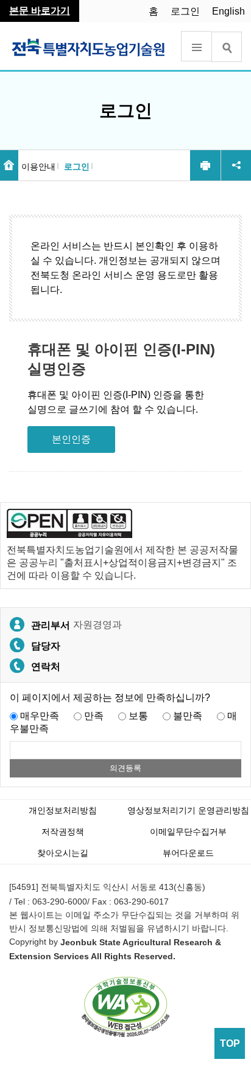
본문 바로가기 (39, 10)
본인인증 (71, 439)
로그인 (185, 11)
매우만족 (39, 716)
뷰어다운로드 (188, 853)
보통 (138, 716)
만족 (94, 716)
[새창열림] (125, 1006)
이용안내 (38, 166)
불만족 (187, 716)
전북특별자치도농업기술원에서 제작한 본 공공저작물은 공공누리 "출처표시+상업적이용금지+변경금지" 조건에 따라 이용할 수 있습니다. (122, 563)
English (228, 11)
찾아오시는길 (62, 853)
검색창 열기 (226, 47)
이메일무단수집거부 (188, 831)
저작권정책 (62, 831)
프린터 (205, 165)
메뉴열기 (196, 46)
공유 (236, 165)
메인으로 (9, 165)
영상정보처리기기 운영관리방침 (188, 810)
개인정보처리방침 (63, 810)
